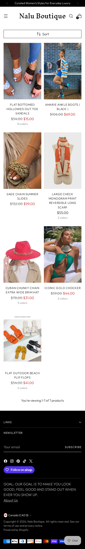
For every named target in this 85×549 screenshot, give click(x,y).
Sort (45, 34)
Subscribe (73, 447)
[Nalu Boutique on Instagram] (12, 461)
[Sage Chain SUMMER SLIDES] (22, 160)
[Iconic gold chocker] (63, 254)
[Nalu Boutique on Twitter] (31, 461)
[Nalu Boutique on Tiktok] (25, 461)
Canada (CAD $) (18, 515)
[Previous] (7, 3)
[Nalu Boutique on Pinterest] (18, 461)
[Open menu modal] (6, 16)
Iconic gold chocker (62, 288)
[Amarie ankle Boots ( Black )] (63, 71)
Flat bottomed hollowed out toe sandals (22, 109)
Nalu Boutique (35, 521)
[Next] (78, 3)
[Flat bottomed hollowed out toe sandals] (22, 71)
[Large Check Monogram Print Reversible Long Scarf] (63, 160)
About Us (11, 500)
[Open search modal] (71, 16)
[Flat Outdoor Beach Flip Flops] (22, 339)
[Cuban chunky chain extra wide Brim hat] (22, 254)
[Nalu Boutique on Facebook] (6, 461)
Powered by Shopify (16, 530)
